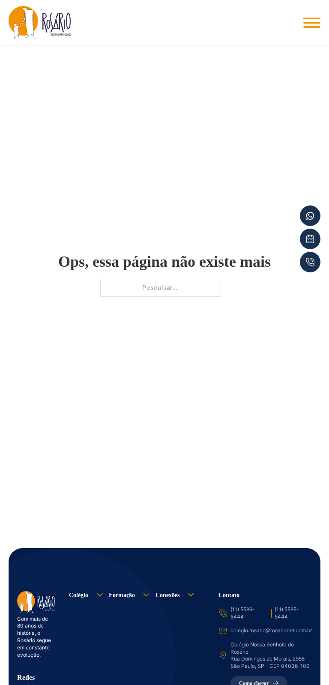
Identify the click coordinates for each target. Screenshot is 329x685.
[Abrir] (311, 23)
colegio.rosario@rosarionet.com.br (271, 630)
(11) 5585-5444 (287, 613)
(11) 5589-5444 (242, 613)
